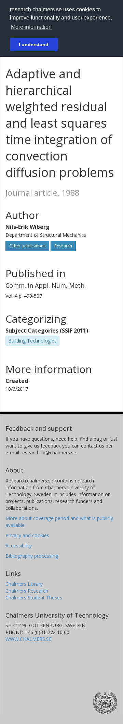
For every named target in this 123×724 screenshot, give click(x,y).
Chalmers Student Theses (33, 597)
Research (63, 246)
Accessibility (18, 545)
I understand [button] (34, 44)
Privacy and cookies (27, 535)
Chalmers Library (24, 584)
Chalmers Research (26, 590)
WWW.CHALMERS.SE (28, 639)
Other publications (27, 246)
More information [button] (31, 27)
